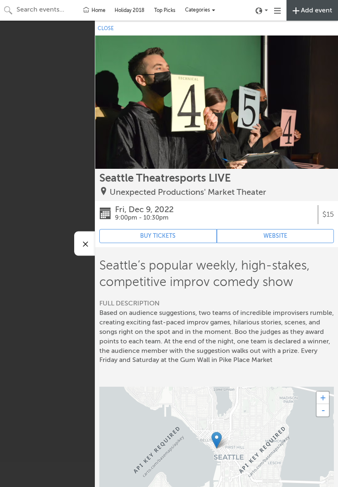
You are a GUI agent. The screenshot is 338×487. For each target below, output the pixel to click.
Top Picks (164, 10)
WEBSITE (275, 236)
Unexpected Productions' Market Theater (188, 192)
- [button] (323, 410)
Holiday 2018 (129, 10)
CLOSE (106, 28)
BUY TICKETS (158, 236)
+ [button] (323, 397)
